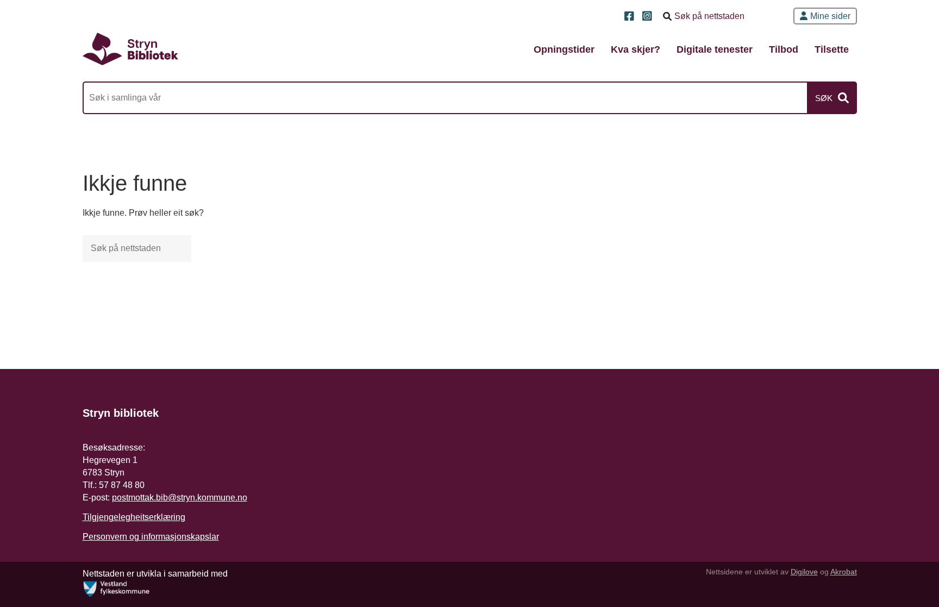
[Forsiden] (130, 49)
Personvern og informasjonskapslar (151, 536)
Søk (823, 98)
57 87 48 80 (122, 485)
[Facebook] (630, 17)
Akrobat (843, 571)
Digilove (804, 571)
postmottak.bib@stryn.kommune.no (179, 497)
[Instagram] (648, 17)
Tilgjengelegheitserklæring (134, 517)
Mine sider (830, 16)
